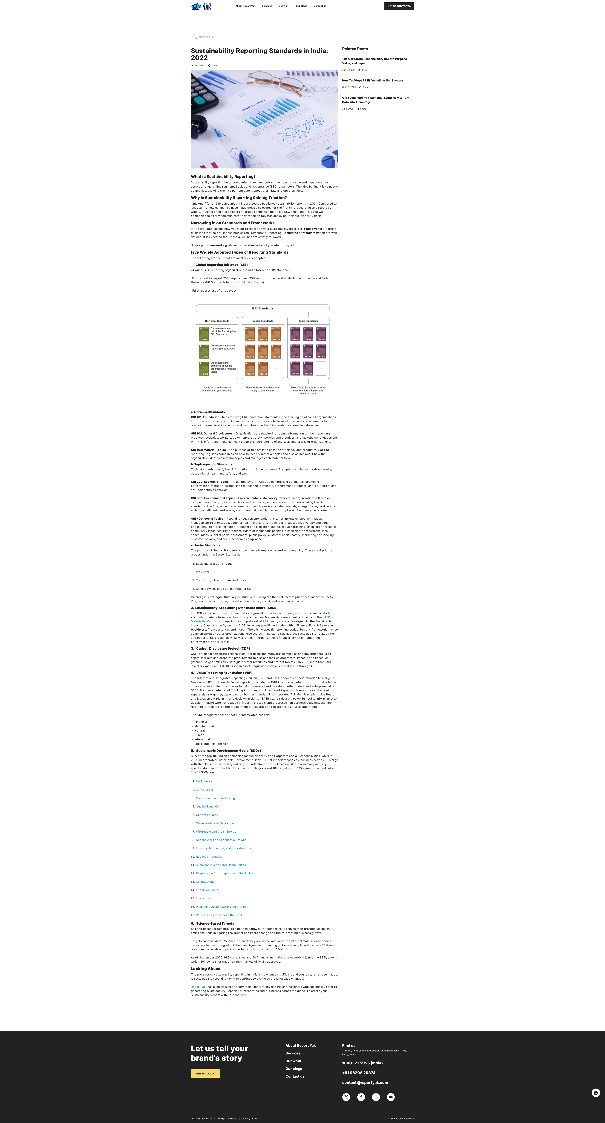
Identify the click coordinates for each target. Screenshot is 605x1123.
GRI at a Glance (252, 282)
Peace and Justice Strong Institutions (222, 906)
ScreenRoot (408, 1118)
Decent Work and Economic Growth (221, 840)
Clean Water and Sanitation (215, 823)
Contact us (320, 5)
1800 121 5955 (356, 1063)
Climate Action (206, 881)
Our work (284, 5)
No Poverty (204, 781)
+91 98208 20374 (359, 1073)
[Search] (194, 37)
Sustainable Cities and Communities (221, 865)
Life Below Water (208, 890)
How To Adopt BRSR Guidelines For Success (372, 80)
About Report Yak (245, 5)
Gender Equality (207, 814)
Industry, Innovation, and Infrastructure (223, 848)
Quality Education (208, 806)
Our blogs (301, 5)
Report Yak (199, 986)
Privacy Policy (249, 1118)
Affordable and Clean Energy (216, 831)
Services (267, 5)
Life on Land (204, 898)
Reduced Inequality (209, 856)
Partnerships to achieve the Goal (219, 915)
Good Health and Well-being (215, 798)
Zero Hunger (204, 789)
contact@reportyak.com (365, 1082)
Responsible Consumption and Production (225, 873)
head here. (240, 995)
